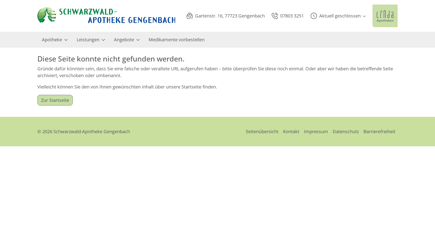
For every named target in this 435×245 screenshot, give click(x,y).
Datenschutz (346, 131)
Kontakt (291, 131)
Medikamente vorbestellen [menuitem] (177, 40)
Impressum (316, 131)
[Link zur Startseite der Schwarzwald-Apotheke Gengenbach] (106, 16)
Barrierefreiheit (379, 131)
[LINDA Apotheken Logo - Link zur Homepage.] (385, 16)
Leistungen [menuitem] (88, 40)
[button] (338, 15)
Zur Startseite (55, 100)
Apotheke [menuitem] (52, 40)
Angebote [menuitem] (124, 40)
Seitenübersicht (262, 131)
